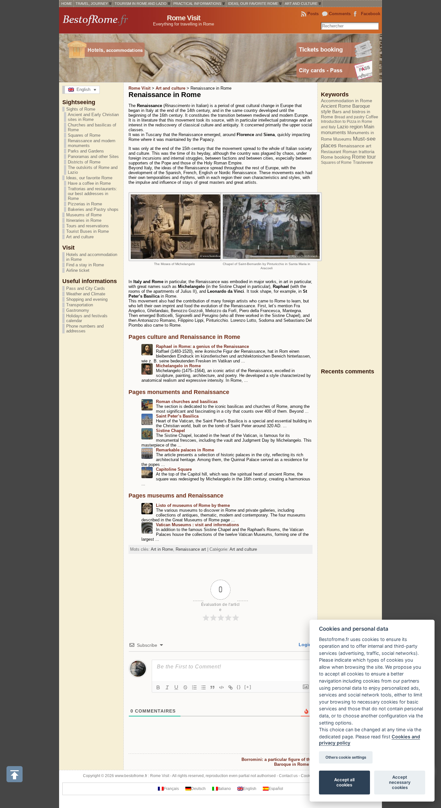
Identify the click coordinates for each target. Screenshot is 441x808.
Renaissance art (191, 549)
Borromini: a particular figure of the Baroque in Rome (277, 762)
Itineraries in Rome (83, 220)
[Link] (230, 687)
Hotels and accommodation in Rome (91, 257)
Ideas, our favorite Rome (89, 177)
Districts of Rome (84, 162)
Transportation (79, 304)
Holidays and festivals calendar (87, 318)
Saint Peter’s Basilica (177, 416)
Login (304, 644)
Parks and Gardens (86, 151)
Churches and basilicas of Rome (92, 127)
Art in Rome (162, 549)
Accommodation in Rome (346, 100)
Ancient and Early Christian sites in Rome (93, 117)
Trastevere (363, 162)
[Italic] (167, 687)
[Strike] (185, 687)
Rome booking (336, 157)
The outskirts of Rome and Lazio (93, 170)
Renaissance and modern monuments (91, 143)
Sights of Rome (80, 109)
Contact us (288, 776)
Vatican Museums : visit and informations (197, 524)
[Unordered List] (203, 687)
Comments (340, 13)
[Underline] (176, 687)
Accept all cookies (344, 782)
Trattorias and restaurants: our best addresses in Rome (92, 193)
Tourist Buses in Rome (87, 231)
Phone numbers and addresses (85, 328)
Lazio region (350, 126)
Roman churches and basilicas (187, 401)
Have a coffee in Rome (89, 183)
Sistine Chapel (170, 430)
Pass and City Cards (85, 288)
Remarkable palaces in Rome (185, 450)
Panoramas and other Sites (93, 156)
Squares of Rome (84, 135)
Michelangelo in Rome (178, 365)
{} (239, 687)
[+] (247, 687)
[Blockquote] (212, 687)
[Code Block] (221, 687)
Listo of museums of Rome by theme (193, 505)
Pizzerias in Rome (85, 204)
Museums (342, 139)
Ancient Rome (336, 106)
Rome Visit (183, 18)
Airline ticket (77, 270)
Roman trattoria (358, 151)
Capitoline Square (174, 469)
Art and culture (80, 236)
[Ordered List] (194, 687)
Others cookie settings (345, 757)
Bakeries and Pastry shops (93, 209)
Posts (313, 13)
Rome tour (364, 157)
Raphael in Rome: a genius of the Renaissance (202, 346)
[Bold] (158, 687)
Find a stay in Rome (85, 264)
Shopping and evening (87, 299)
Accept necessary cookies (400, 782)
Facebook (370, 13)
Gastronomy (77, 310)
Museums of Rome (84, 214)
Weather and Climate (85, 293)
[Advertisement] (347, 266)
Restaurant (331, 151)
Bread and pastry (349, 117)
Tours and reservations (87, 225)
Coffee (372, 116)
